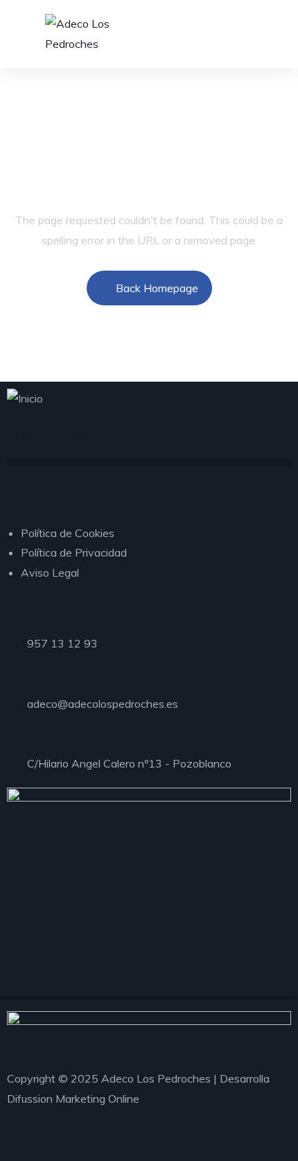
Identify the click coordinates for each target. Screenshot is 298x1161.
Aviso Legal (50, 572)
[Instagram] (24, 1143)
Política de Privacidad (74, 552)
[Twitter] (37, 1143)
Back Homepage (157, 288)
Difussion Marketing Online (73, 1098)
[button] (149, 462)
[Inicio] (25, 399)
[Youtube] (49, 1143)
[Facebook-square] (12, 1143)
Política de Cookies (67, 533)
